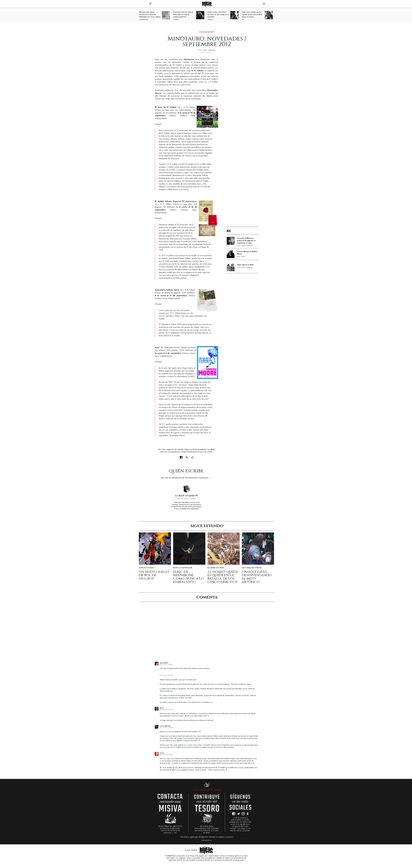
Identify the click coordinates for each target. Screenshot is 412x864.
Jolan (162, 708)
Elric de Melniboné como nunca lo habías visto (188, 576)
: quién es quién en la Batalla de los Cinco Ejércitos (222, 576)
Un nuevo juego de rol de (154, 575)
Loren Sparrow (165, 726)
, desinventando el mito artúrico (257, 576)
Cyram (162, 753)
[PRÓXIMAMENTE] (156, 32)
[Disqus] (207, 634)
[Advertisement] (243, 190)
